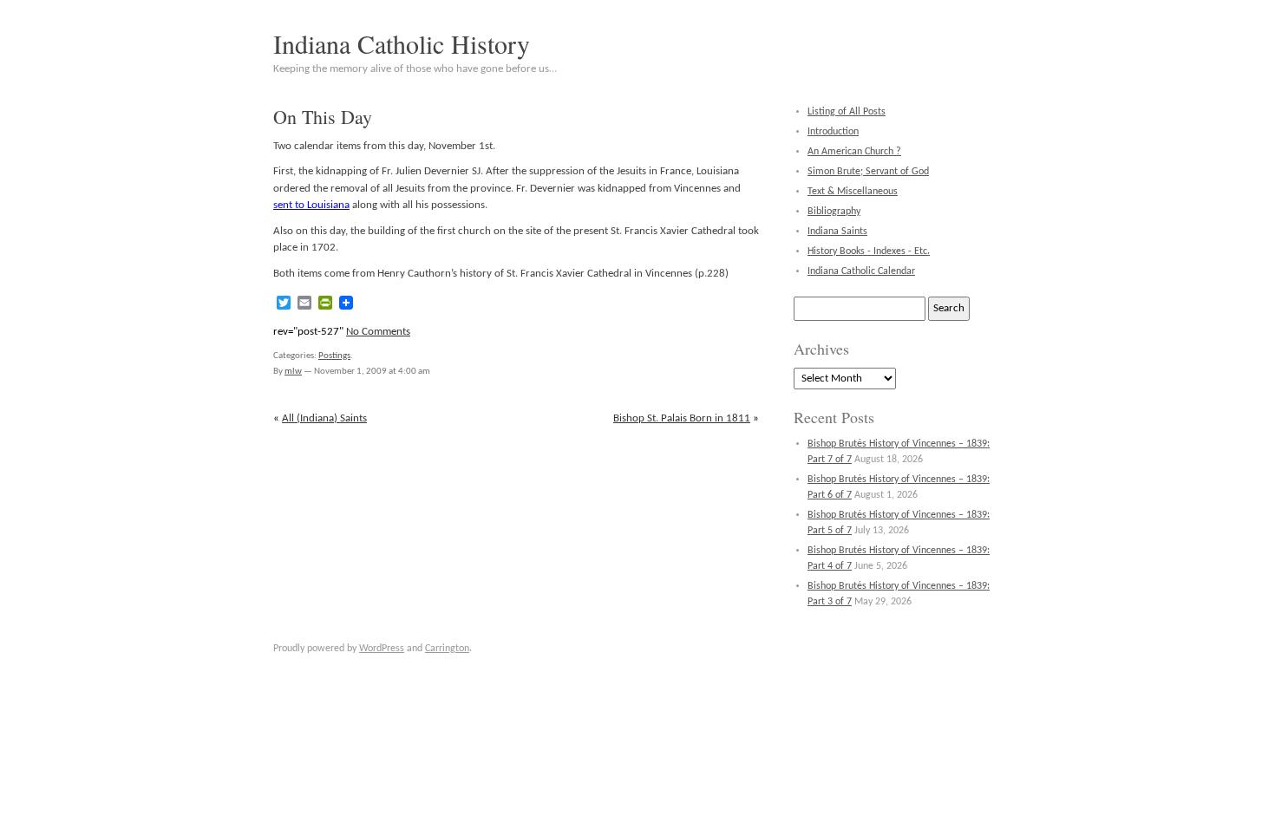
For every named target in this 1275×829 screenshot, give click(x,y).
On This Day (322, 116)
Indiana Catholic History (401, 43)
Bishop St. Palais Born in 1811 (681, 418)
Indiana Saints (837, 231)
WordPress (381, 648)
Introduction (833, 132)
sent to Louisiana (311, 205)
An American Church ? (854, 152)
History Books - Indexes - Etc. (869, 251)
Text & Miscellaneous (853, 191)
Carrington (447, 648)
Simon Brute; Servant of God (868, 171)
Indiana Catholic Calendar (861, 271)
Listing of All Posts (847, 112)
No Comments (378, 331)
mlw (293, 371)
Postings (334, 356)
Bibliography (834, 211)
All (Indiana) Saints (324, 418)
